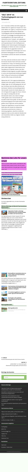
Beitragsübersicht (6, 304)
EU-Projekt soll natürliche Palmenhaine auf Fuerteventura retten (16, 299)
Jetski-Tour (3, 429)
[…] (7, 229)
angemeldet (9, 201)
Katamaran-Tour (5, 438)
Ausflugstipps (4, 426)
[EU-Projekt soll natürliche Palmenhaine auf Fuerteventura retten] (4, 300)
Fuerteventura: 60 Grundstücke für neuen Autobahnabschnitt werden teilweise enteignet (17, 288)
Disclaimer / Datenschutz (6, 447)
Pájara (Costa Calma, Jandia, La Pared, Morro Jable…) (12, 411)
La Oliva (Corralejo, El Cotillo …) (8, 420)
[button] (26, 11)
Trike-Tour (3, 436)
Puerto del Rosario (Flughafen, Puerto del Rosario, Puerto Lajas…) (13, 417)
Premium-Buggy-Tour (6, 431)
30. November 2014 (6, 22)
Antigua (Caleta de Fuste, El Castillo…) (9, 414)
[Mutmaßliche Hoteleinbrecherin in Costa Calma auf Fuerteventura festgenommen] (4, 276)
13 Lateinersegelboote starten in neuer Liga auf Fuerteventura (16, 292)
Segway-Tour (4, 433)
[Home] (4, 310)
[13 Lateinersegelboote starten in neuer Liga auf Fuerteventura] (4, 295)
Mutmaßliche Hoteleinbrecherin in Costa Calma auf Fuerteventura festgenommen (17, 275)
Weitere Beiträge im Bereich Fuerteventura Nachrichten (14, 206)
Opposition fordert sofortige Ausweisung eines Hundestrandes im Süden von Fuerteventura (17, 212)
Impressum (3, 445)
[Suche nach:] (14, 377)
